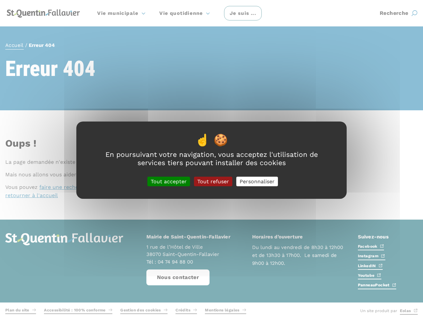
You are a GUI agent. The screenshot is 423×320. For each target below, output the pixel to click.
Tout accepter (169, 181)
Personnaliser (257, 181)
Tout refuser (213, 181)
